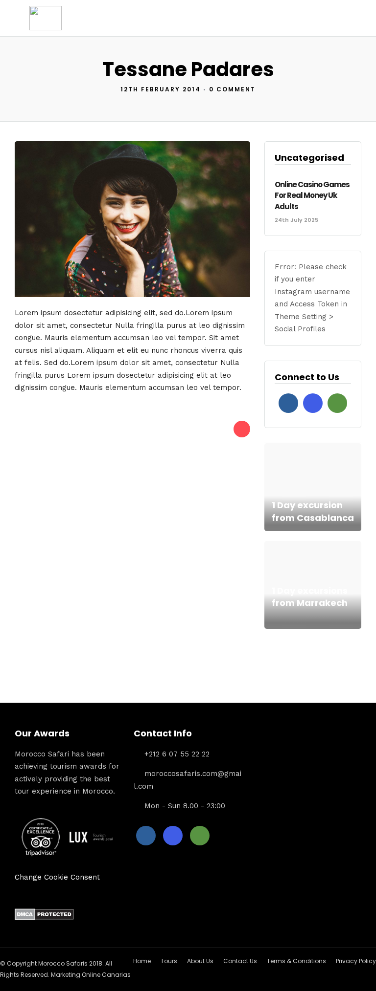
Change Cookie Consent (57, 877)
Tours (169, 961)
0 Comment (232, 89)
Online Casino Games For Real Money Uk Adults (312, 195)
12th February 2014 (160, 89)
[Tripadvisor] (337, 403)
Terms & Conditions (296, 961)
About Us (200, 961)
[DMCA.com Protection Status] (44, 917)
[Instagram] (313, 403)
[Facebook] (288, 403)
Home (142, 961)
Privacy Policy (356, 961)
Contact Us (240, 961)
